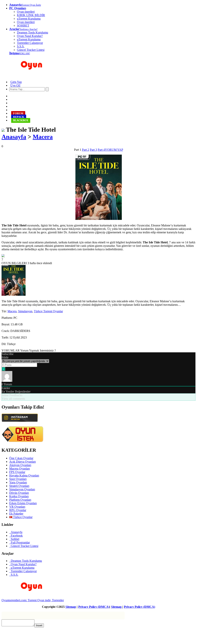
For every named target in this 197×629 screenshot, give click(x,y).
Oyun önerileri (26, 11)
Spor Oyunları (18, 479)
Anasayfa (14, 136)
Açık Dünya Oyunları (22, 461)
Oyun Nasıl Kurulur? (30, 36)
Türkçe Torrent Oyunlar (48, 311)
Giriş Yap (16, 82)
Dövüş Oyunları (19, 492)
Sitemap (70, 606)
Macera (43, 136)
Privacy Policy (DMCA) (93, 606)
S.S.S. (20, 46)
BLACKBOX (20, 120)
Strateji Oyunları (19, 485)
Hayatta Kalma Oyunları (24, 475)
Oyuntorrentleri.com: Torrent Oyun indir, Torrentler (33, 600)
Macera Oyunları (19, 468)
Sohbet (14, 539)
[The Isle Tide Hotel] (3, 129)
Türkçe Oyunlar (22, 517)
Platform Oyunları (20, 499)
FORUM (18, 113)
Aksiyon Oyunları (20, 465)
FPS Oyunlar (17, 472)
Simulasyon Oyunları (22, 489)
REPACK (18, 117)
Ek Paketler (16, 513)
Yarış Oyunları (18, 482)
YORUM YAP (114, 149)
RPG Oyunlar (17, 510)
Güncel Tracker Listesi (30, 49)
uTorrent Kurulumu (29, 18)
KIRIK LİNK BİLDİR (31, 15)
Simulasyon (25, 311)
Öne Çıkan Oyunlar (21, 458)
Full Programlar (19, 542)
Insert (39, 625)
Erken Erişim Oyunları (23, 503)
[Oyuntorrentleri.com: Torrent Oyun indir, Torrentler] (29, 596)
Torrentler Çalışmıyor (30, 42)
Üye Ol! (15, 85)
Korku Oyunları (19, 496)
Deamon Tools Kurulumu (32, 32)
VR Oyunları (17, 506)
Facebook (16, 535)
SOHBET (23, 25)
